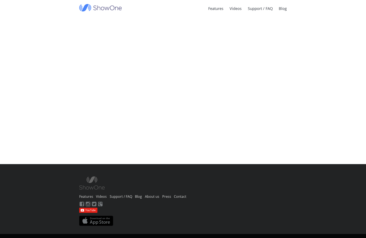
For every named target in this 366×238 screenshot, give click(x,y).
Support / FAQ (260, 8)
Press (166, 196)
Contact (180, 196)
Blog (283, 8)
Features (215, 8)
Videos (236, 8)
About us (152, 196)
